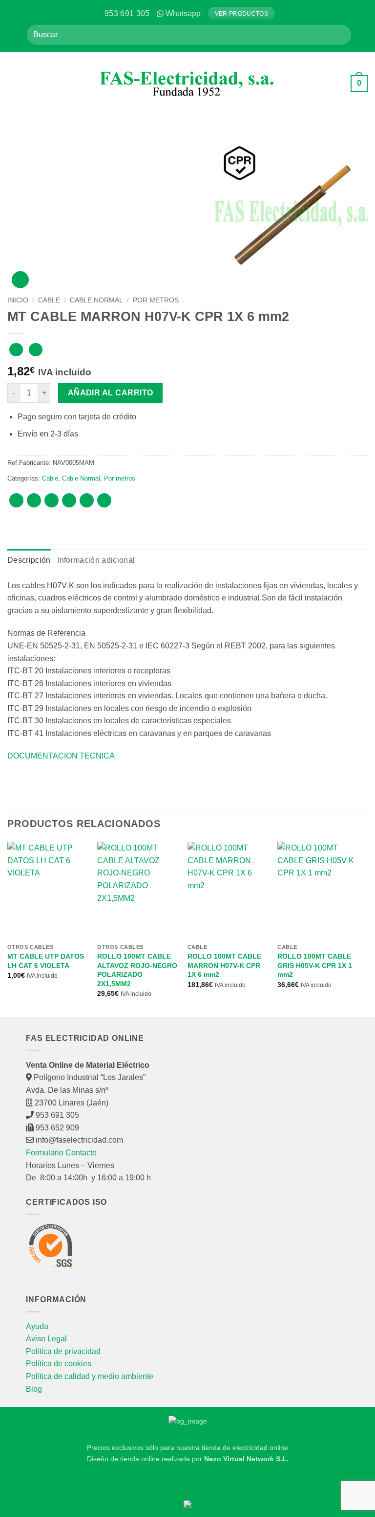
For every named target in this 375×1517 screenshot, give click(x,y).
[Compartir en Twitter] (51, 500)
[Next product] (15, 349)
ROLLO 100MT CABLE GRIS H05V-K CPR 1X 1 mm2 (314, 965)
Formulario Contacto (61, 1153)
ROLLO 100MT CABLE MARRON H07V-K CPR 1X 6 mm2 (224, 965)
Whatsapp (183, 13)
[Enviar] (340, 34)
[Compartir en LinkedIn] (104, 500)
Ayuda (37, 1326)
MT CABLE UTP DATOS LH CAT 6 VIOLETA (45, 960)
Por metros (156, 300)
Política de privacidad (63, 1351)
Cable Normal (96, 300)
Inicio (17, 300)
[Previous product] (35, 349)
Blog (34, 1389)
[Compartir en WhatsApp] (16, 500)
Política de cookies (58, 1363)
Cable (49, 300)
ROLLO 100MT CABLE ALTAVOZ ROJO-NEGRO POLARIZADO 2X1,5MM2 (137, 970)
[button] (14, 83)
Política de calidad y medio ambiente (89, 1376)
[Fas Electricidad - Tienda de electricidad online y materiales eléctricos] (188, 83)
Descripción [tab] (29, 560)
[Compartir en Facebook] (34, 500)
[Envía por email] (69, 500)
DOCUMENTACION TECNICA (61, 756)
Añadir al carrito (110, 393)
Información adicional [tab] (96, 560)
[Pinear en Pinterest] (87, 500)
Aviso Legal (46, 1338)
